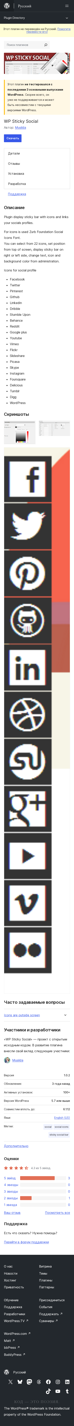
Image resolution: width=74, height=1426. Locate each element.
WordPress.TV (16, 1321)
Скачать (13, 138)
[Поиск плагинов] (46, 45)
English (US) (62, 1117)
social (48, 1126)
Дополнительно (16, 1146)
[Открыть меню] (67, 6)
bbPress (12, 1348)
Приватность (14, 1287)
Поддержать (51, 1314)
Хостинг (10, 1280)
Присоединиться (52, 1300)
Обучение (11, 1300)
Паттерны (46, 1287)
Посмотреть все (57, 1213)
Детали (14, 153)
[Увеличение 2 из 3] (65, 426)
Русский (19, 1372)
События (45, 1307)
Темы (43, 1273)
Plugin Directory (14, 17)
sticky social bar (59, 1134)
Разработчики (14, 1314)
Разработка (17, 184)
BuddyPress (14, 1355)
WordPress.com (17, 1334)
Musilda (20, 127)
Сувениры (48, 1321)
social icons (61, 1126)
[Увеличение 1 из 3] (30, 426)
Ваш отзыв (12, 1213)
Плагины (45, 1280)
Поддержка (17, 194)
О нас (8, 1266)
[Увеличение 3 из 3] (65, 453)
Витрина (45, 1266)
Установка (16, 174)
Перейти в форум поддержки (26, 1242)
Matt (9, 1341)
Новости (10, 1273)
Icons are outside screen (22, 1015)
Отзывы (14, 164)
